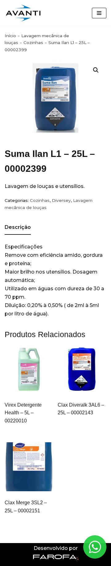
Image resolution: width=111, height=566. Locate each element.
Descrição (18, 227)
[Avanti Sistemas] (23, 13)
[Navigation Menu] (99, 13)
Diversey (61, 200)
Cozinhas (33, 42)
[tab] (18, 228)
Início (10, 35)
